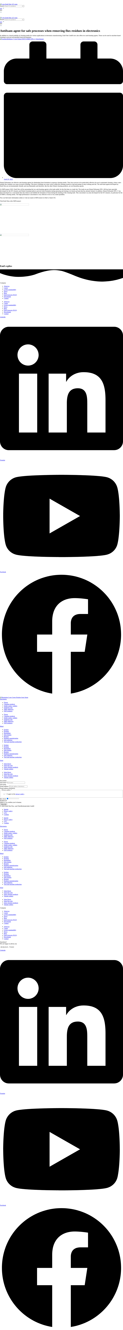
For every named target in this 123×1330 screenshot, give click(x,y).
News (5, 291)
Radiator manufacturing (11, 738)
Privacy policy (8, 811)
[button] (61, 10)
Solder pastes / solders (10, 706)
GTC (5, 813)
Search (2, 6)
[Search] (23, 6)
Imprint (6, 809)
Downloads (7, 296)
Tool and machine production (13, 742)
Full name (3, 782)
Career (6, 288)
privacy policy (20, 794)
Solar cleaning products (11, 767)
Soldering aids (8, 707)
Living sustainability (10, 289)
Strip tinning (7, 735)
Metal (1, 726)
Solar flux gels (8, 765)
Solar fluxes (7, 764)
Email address (5, 786)
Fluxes (6, 702)
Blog (5, 293)
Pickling (6, 731)
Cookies (6, 814)
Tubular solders (8, 769)
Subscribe (3, 804)
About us (6, 286)
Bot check (3, 799)
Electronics (3, 699)
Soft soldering (8, 740)
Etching (6, 729)
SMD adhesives (8, 709)
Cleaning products (9, 704)
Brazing (6, 736)
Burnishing (7, 733)
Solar (1, 760)
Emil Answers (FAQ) (10, 295)
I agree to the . (16, 794)
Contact (6, 298)
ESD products (8, 711)
